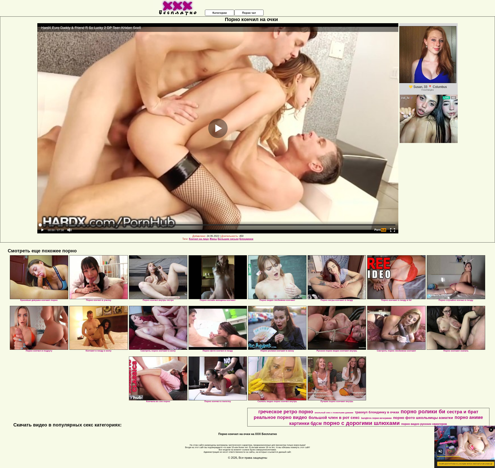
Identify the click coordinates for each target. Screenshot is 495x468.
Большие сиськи (228, 238)
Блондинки (246, 238)
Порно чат (249, 12)
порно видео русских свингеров (424, 423)
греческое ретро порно (285, 411)
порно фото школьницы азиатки (423, 418)
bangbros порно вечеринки (376, 418)
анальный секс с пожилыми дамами (334, 412)
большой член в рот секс (334, 417)
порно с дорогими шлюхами (361, 423)
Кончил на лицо (199, 238)
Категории (220, 12)
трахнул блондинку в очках (377, 412)
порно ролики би (423, 411)
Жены (213, 238)
